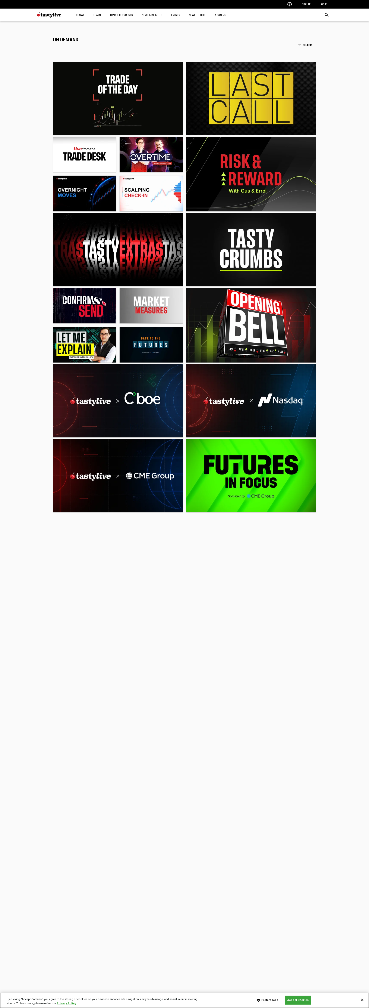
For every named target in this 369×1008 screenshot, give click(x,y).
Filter (307, 45)
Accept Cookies (298, 1000)
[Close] (362, 999)
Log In (324, 4)
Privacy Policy (66, 1003)
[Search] (327, 15)
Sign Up (306, 4)
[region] (184, 1000)
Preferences (269, 1000)
